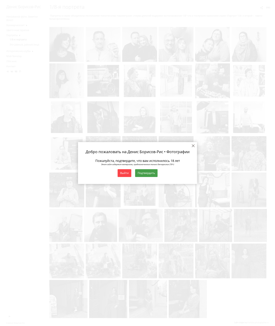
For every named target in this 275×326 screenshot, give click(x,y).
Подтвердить (146, 173)
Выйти (124, 173)
